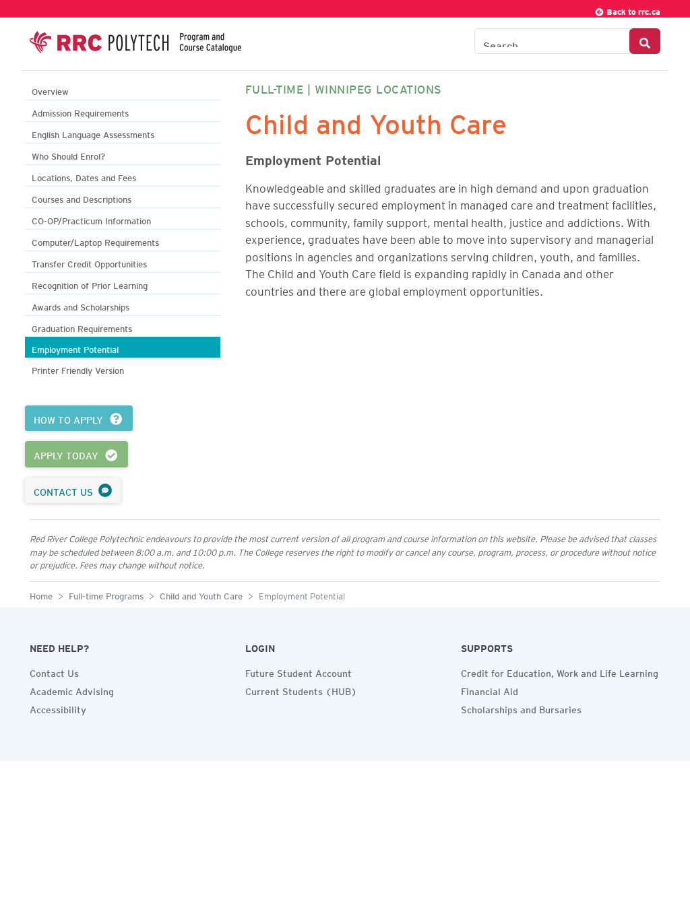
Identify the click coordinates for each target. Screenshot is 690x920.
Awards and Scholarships (80, 305)
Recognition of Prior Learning (90, 284)
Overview (50, 90)
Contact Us (54, 671)
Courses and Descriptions (81, 198)
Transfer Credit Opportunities (89, 262)
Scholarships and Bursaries (521, 707)
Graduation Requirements (82, 327)
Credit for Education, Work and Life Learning (559, 671)
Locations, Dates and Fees (84, 176)
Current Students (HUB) (301, 689)
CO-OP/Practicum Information (91, 219)
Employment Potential (75, 348)
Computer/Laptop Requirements (95, 241)
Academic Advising (72, 689)
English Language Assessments (93, 133)
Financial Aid (489, 689)
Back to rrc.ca (632, 10)
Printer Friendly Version (78, 369)
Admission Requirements (80, 111)
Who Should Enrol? (68, 155)
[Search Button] (644, 41)
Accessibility (58, 707)
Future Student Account (298, 671)
